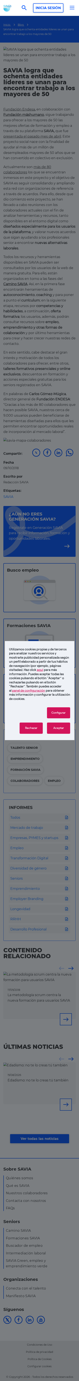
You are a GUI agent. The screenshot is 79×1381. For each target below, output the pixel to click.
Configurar (58, 713)
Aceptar (58, 728)
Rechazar (31, 728)
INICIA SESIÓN (48, 8)
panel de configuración (28, 690)
